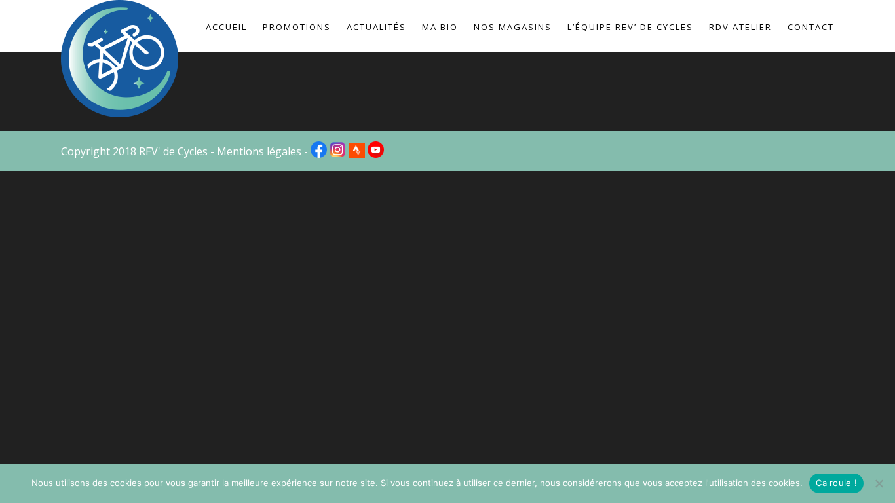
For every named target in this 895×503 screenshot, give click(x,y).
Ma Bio (440, 27)
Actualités (376, 27)
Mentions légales (259, 151)
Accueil (226, 27)
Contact (811, 27)
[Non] (878, 483)
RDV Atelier (740, 27)
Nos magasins (513, 27)
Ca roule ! (836, 482)
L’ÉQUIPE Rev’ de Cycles (630, 27)
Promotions (297, 27)
